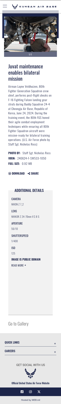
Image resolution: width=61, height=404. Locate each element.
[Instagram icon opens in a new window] (30, 392)
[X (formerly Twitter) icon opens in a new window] (39, 392)
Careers (10, 351)
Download (18, 173)
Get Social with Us (30, 365)
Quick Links (12, 342)
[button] (5, 6)
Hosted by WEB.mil (30, 400)
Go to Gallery (18, 323)
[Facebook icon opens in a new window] (22, 392)
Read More (18, 265)
